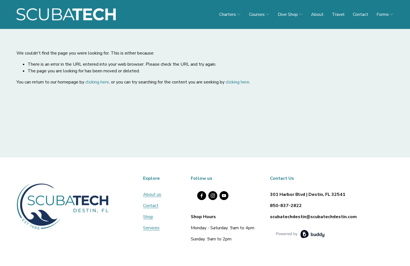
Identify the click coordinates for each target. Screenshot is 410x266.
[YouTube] (224, 195)
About (317, 14)
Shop (148, 217)
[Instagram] (212, 195)
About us (152, 194)
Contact (360, 14)
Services (151, 228)
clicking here (97, 82)
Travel (338, 14)
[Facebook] (201, 195)
